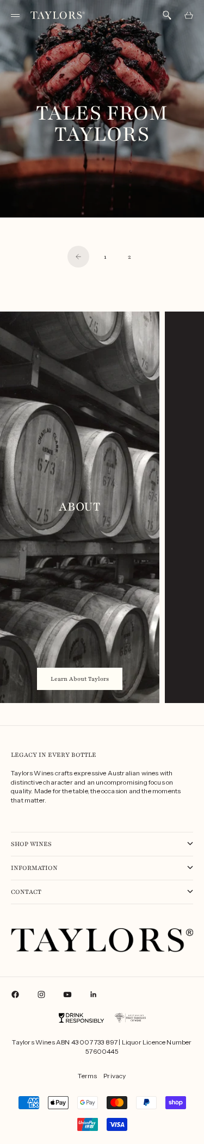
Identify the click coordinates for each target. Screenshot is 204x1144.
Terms (87, 1076)
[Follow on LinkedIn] (93, 994)
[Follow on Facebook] (15, 994)
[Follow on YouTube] (67, 994)
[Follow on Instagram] (41, 994)
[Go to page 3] (78, 257)
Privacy (114, 1076)
